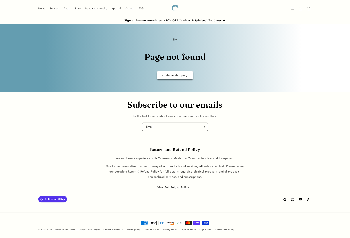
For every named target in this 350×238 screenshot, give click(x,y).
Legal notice (205, 229)
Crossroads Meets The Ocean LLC (63, 229)
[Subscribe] (204, 127)
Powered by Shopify (90, 229)
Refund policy (133, 229)
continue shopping (175, 75)
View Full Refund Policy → (175, 187)
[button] (292, 9)
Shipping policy (188, 229)
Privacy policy (170, 229)
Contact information (113, 229)
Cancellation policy (224, 229)
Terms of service (151, 229)
